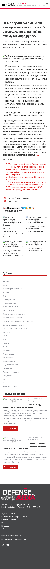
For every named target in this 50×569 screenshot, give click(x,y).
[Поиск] (47, 4)
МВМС (5, 347)
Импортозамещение (10, 307)
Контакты (5, 526)
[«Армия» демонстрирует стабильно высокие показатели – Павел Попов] (13, 244)
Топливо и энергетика (11, 372)
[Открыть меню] (3, 4)
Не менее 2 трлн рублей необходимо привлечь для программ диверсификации (25, 168)
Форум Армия (8, 376)
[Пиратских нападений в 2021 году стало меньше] (36, 243)
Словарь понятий (9, 361)
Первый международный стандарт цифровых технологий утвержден (35, 228)
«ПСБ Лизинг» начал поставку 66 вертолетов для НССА (25, 178)
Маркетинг (7, 343)
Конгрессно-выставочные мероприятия (18, 321)
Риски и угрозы (8, 354)
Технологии (7, 368)
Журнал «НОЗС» (8, 513)
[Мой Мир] (30, 207)
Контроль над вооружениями (13, 325)
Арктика (6, 285)
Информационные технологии (14, 314)
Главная (6, 41)
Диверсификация (9, 303)
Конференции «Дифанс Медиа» (15, 329)
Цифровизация (8, 383)
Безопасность (8, 292)
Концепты (6, 332)
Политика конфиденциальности (15, 539)
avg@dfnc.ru (12, 507)
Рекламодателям (8, 523)
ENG (24, 4)
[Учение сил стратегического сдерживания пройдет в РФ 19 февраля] (13, 221)
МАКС (5, 339)
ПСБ (37, 155)
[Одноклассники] (27, 207)
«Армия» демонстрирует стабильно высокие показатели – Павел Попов (13, 253)
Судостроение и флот (11, 365)
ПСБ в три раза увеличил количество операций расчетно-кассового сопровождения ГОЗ (26, 183)
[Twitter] (24, 207)
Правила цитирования (11, 535)
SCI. (4, 278)
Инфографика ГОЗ (10, 310)
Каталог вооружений (10, 520)
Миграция (6, 350)
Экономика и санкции (11, 387)
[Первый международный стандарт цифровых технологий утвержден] (36, 220)
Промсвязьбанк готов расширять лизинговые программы (25, 173)
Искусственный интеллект (12, 318)
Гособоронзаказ (9, 300)
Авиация (6, 281)
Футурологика (8, 379)
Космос (6, 336)
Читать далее (10, 428)
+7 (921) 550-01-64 (33, 507)
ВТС (4, 296)
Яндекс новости (22, 198)
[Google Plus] (33, 207)
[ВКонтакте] (21, 207)
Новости (15, 41)
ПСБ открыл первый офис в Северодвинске (26, 164)
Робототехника (8, 358)
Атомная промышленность (13, 289)
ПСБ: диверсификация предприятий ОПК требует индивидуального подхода (24, 188)
